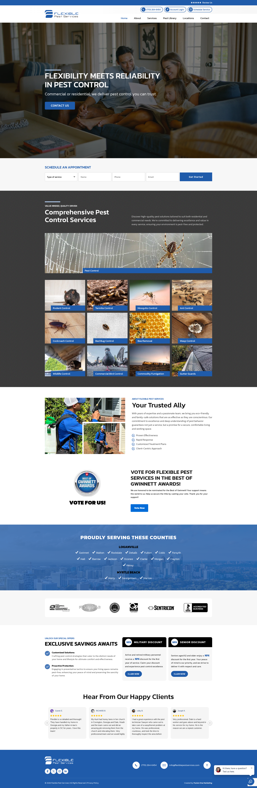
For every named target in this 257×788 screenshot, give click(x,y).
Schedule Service (201, 9)
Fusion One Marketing (203, 783)
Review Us (207, 2)
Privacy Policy (93, 783)
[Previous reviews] (47, 723)
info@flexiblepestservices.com (184, 765)
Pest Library (169, 18)
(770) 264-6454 (153, 9)
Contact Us (60, 105)
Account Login (177, 9)
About (137, 18)
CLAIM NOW (133, 674)
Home (124, 18)
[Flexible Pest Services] (61, 17)
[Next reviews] (210, 723)
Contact (204, 18)
